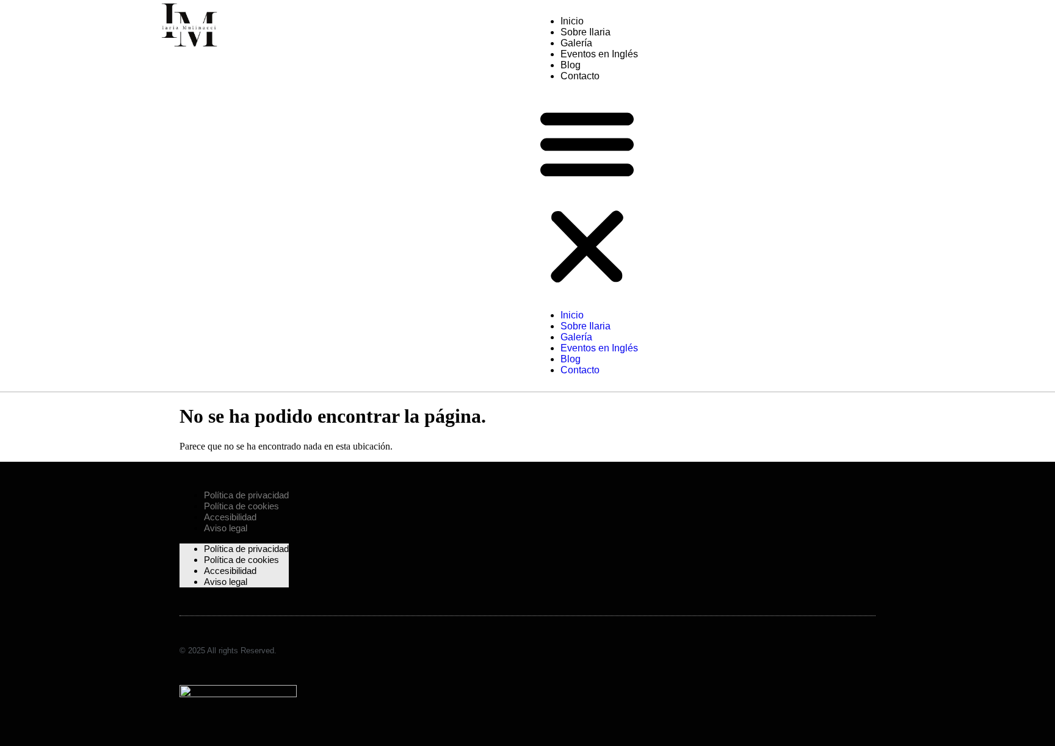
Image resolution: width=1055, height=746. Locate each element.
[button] (587, 195)
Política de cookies (241, 506)
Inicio (572, 21)
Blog (570, 65)
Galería (576, 43)
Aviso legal (225, 528)
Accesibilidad (230, 517)
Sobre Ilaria (585, 32)
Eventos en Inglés (599, 54)
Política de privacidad (246, 495)
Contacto (580, 76)
